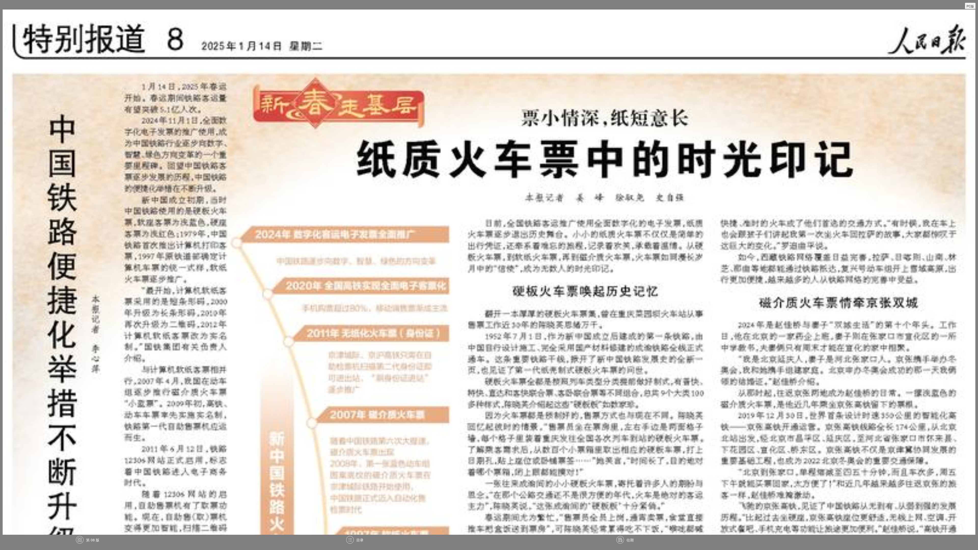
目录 (359, 539)
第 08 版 (92, 539)
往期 (630, 539)
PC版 (970, 6)
